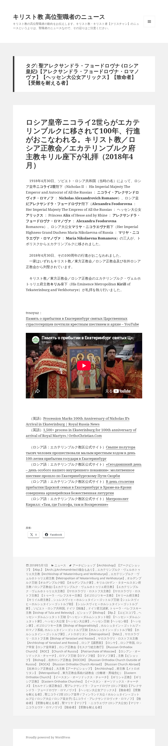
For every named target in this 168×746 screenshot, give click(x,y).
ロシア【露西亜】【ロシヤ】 (100, 643)
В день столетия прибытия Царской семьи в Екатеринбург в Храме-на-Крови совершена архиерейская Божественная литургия (80, 487)
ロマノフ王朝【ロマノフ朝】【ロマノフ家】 (87, 656)
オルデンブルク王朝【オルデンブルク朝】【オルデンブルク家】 (83, 580)
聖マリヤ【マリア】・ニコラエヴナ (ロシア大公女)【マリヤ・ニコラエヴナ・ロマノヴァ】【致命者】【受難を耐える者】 (84, 705)
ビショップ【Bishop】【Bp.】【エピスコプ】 (107, 612)
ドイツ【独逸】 (76, 608)
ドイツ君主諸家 (98, 608)
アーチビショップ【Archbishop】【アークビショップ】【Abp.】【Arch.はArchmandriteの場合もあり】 (83, 567)
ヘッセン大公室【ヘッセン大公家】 (68, 621)
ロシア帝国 (127, 643)
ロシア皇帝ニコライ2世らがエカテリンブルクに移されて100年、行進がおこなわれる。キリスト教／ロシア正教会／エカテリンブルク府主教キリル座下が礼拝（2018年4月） (83, 143)
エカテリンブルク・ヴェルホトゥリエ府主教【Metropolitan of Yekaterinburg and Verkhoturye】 (82, 576)
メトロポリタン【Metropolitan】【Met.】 (95, 634)
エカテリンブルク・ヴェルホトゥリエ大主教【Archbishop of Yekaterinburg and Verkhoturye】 (83, 572)
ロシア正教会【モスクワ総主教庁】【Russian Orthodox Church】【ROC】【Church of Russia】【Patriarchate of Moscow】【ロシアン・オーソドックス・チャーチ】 (83, 651)
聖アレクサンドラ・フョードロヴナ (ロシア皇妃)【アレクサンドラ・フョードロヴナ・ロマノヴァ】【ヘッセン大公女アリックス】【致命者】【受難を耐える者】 (84, 690)
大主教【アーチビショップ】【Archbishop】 (85, 668)
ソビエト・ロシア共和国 (49, 608)
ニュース (60, 565)
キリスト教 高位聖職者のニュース (59, 16)
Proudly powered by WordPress (48, 737)
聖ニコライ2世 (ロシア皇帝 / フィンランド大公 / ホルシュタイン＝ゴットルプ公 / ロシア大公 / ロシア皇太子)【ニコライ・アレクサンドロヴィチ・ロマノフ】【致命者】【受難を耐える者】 (83, 698)
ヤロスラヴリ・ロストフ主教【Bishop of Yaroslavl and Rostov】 (82, 636)
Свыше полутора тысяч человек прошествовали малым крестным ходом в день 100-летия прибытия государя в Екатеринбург (80, 453)
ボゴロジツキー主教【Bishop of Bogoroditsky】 (67, 625)
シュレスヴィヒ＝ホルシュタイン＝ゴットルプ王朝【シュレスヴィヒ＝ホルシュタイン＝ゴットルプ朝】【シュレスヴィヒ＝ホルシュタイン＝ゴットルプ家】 (82, 604)
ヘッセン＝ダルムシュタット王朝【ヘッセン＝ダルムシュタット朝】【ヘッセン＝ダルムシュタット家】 (83, 617)
